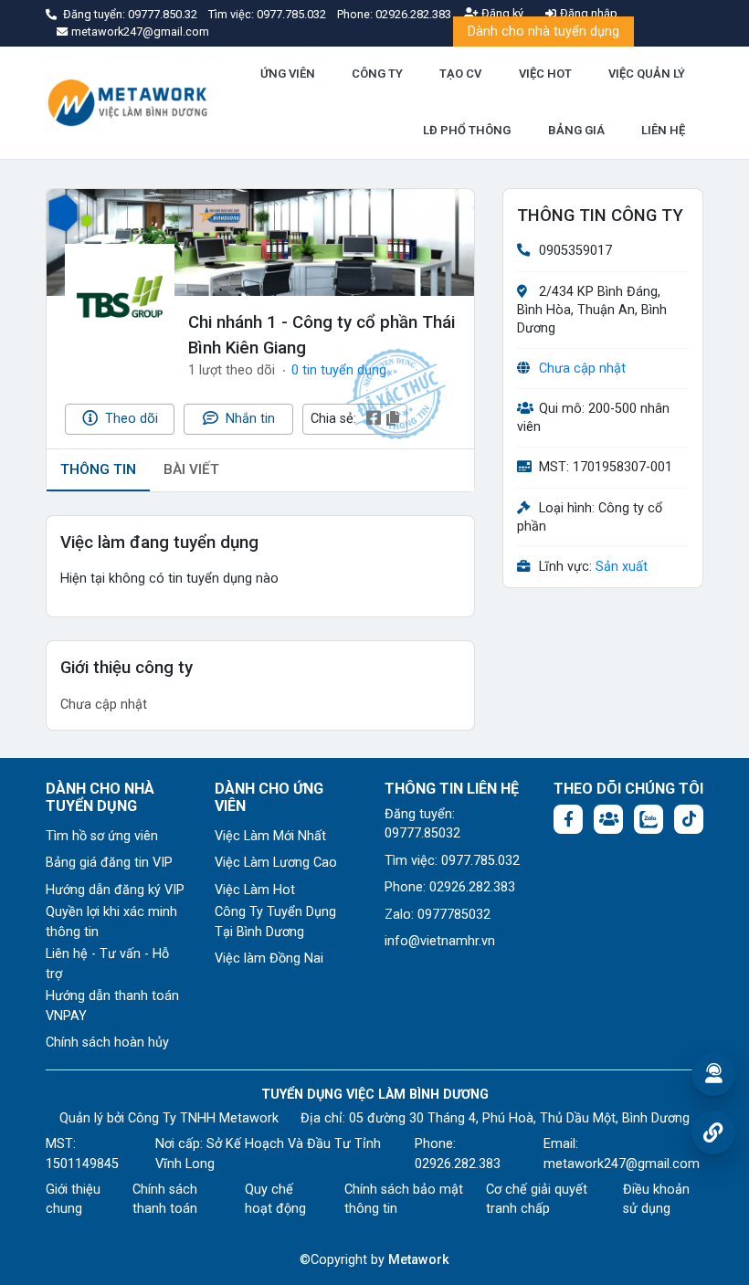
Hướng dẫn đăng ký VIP (115, 890)
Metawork (418, 1260)
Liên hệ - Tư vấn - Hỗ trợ (107, 964)
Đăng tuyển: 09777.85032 (422, 824)
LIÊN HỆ (663, 130)
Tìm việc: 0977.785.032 (452, 861)
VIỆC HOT (545, 73)
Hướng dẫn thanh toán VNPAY (112, 1006)
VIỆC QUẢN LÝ (646, 73)
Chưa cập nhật (582, 368)
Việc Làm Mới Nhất (270, 836)
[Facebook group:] (608, 819)
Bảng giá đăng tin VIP (109, 862)
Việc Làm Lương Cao (276, 862)
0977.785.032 (293, 14)
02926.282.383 (413, 14)
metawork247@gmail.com (621, 1164)
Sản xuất (622, 566)
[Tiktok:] (688, 819)
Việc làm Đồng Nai (269, 958)
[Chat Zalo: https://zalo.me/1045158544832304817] (648, 819)
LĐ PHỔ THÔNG (467, 130)
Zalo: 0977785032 (438, 914)
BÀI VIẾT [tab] (191, 469)
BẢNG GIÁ (576, 130)
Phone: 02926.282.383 (450, 887)
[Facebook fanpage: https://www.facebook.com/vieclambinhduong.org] (568, 819)
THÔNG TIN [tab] (98, 469)
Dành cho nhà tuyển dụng (543, 31)
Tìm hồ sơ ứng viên (102, 836)
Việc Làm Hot (255, 890)
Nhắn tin (248, 419)
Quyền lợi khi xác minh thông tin (111, 922)
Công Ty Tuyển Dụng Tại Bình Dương (275, 922)
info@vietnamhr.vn (440, 941)
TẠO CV (460, 73)
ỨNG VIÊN (287, 73)
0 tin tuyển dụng (338, 370)
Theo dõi (129, 419)
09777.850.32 (164, 14)
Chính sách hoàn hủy (107, 1042)
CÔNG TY (377, 73)
